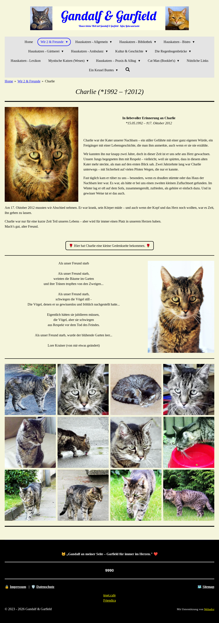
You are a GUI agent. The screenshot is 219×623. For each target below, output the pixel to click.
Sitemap (208, 587)
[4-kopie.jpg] (83, 389)
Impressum (18, 587)
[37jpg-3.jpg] (30, 495)
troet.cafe (109, 595)
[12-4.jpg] (188, 389)
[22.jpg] (136, 442)
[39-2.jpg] (83, 495)
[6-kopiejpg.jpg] (136, 389)
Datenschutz (45, 587)
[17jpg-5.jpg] (83, 442)
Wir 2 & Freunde (29, 81)
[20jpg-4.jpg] (188, 442)
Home (9, 81)
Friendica (109, 600)
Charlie (50, 81)
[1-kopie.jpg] (30, 389)
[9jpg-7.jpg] (30, 442)
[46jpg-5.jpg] (136, 495)
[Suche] (128, 70)
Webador (209, 609)
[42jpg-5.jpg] (188, 495)
